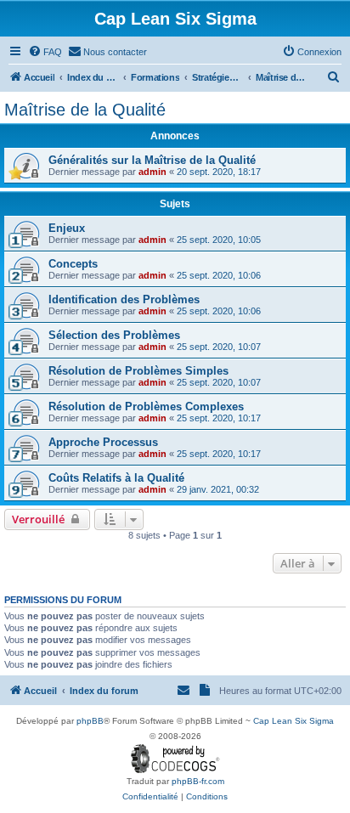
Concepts (73, 263)
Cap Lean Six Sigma (293, 720)
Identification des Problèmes (124, 299)
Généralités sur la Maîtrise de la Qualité (152, 160)
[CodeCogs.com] (175, 759)
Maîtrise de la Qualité (85, 109)
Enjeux (66, 228)
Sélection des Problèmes (114, 335)
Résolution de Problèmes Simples (138, 370)
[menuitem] (45, 52)
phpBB (90, 720)
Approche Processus (103, 442)
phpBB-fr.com (198, 781)
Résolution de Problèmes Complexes (146, 406)
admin (152, 172)
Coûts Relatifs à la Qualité (116, 477)
